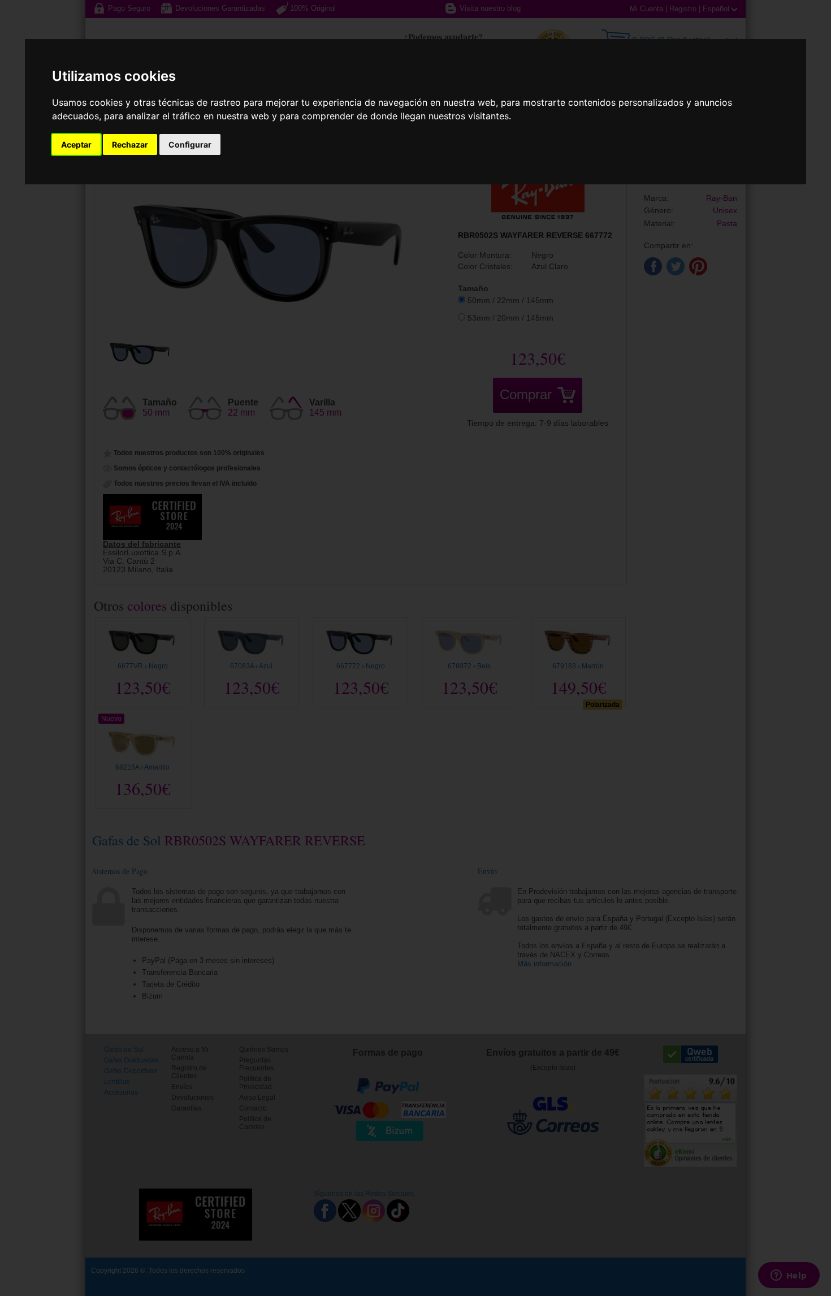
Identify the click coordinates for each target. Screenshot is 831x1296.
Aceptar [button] (76, 144)
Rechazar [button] (130, 144)
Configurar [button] (189, 144)
